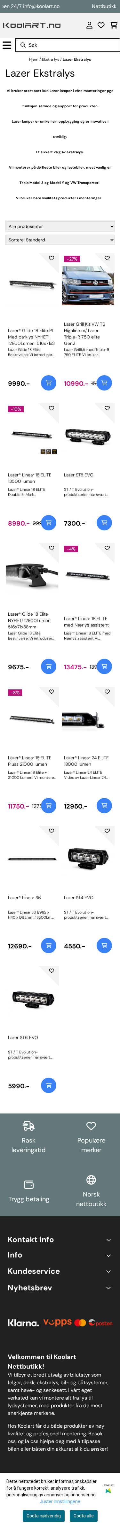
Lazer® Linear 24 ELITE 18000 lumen (86, 761)
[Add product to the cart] (48, 383)
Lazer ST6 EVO (23, 1037)
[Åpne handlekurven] (113, 25)
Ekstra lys (51, 59)
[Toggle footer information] (109, 1239)
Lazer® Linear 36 (24, 897)
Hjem (34, 59)
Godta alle (84, 1515)
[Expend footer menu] (110, 1255)
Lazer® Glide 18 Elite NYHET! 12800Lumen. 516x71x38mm (30, 620)
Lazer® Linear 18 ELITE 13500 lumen (30, 478)
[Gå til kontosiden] (89, 25)
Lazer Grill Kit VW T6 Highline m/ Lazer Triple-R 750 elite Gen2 (84, 333)
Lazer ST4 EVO (78, 897)
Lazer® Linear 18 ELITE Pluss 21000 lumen (30, 761)
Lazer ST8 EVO (78, 475)
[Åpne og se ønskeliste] (101, 25)
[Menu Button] (7, 45)
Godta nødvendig (44, 1515)
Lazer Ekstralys (77, 59)
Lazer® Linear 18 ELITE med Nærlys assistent (86, 622)
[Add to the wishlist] (51, 258)
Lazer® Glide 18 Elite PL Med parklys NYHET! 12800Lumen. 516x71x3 (31, 337)
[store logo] (31, 25)
